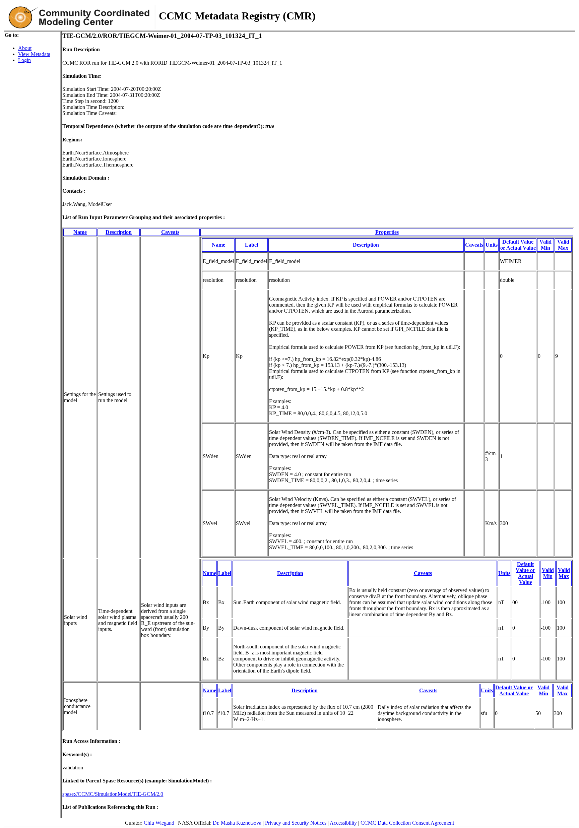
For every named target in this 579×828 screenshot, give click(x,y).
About (24, 48)
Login (24, 60)
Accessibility (343, 823)
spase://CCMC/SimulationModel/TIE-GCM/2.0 (112, 794)
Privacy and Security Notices (295, 823)
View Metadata (34, 54)
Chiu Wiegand (159, 823)
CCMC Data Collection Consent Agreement (407, 823)
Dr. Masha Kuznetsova (237, 823)
